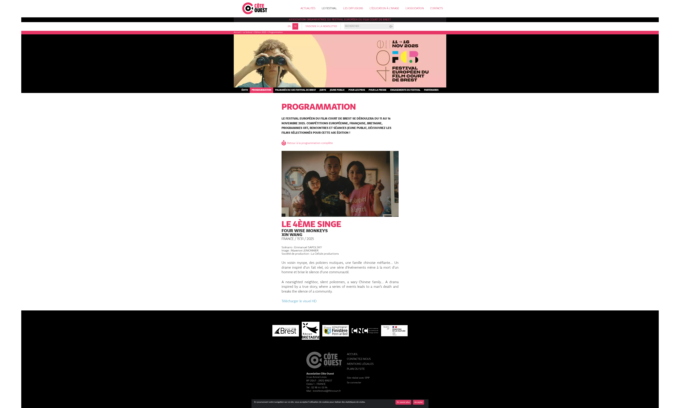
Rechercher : (352, 26)
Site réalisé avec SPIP (358, 378)
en (289, 26)
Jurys (323, 90)
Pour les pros (356, 90)
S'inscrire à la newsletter (321, 26)
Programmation (261, 90)
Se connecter (354, 382)
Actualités (308, 8)
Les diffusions (353, 8)
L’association (415, 8)
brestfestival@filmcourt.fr (327, 391)
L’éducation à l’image (384, 8)
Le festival (329, 8)
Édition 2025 (260, 32)
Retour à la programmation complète (310, 143)
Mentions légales (360, 364)
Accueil (237, 32)
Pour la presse (377, 90)
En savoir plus (403, 402)
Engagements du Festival (405, 90)
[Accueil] (254, 13)
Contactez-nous (359, 359)
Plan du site (356, 368)
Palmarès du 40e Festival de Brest (295, 90)
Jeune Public (337, 90)
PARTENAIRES (431, 90)
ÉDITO (245, 90)
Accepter (418, 402)
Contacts (436, 8)
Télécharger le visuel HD (299, 301)
